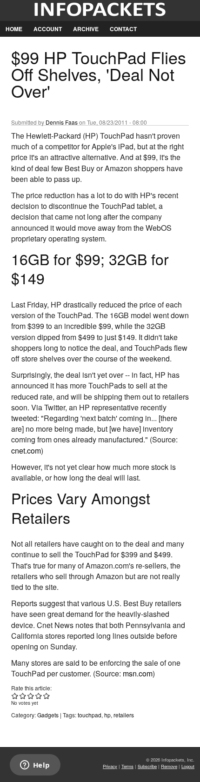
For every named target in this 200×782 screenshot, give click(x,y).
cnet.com (26, 450)
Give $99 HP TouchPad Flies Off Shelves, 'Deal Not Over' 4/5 (39, 695)
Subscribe (147, 766)
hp (107, 715)
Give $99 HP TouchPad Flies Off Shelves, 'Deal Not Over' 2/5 (23, 695)
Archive (86, 29)
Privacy (110, 766)
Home (14, 29)
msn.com (138, 673)
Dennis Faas (62, 122)
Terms (127, 766)
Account (47, 29)
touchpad (89, 715)
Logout (187, 766)
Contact (123, 29)
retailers (123, 715)
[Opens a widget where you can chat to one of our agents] (34, 765)
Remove (169, 766)
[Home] (100, 10)
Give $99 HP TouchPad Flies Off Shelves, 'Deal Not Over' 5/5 (47, 695)
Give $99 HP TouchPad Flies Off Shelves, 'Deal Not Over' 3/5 (31, 695)
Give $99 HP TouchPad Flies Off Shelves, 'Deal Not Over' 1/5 (15, 695)
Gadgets (48, 715)
